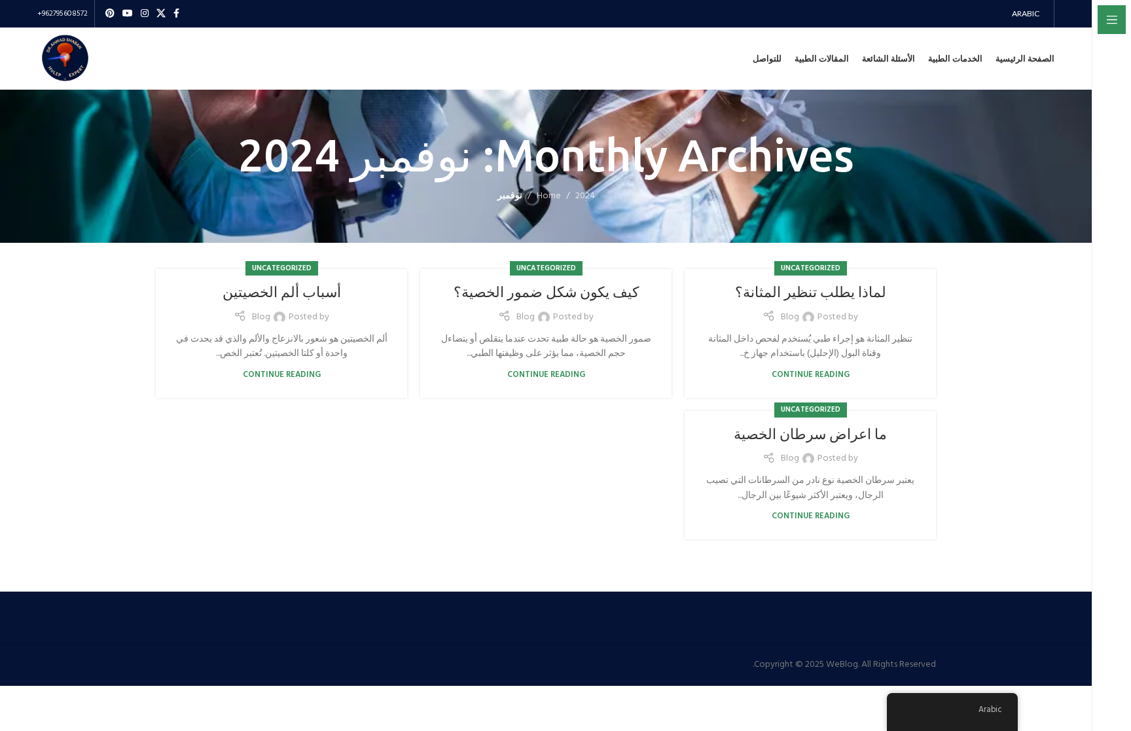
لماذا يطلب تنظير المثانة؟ (810, 291)
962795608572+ (62, 13)
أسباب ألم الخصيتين (282, 291)
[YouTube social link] (127, 14)
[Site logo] (65, 58)
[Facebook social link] (176, 14)
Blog (790, 317)
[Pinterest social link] (109, 14)
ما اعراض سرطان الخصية (810, 433)
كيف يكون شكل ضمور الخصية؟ (546, 291)
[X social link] (161, 14)
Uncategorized (810, 268)
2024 (585, 196)
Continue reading (811, 375)
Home (549, 196)
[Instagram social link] (145, 14)
